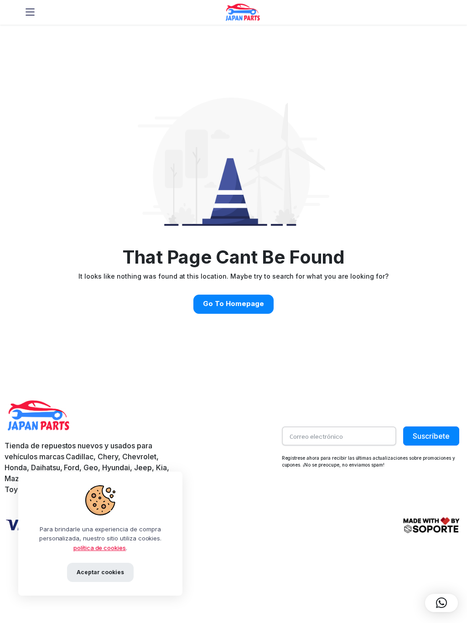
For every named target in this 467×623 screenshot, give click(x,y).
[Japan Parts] (242, 12)
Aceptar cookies (100, 572)
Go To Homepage (233, 303)
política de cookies (99, 547)
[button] (441, 603)
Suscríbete (431, 436)
